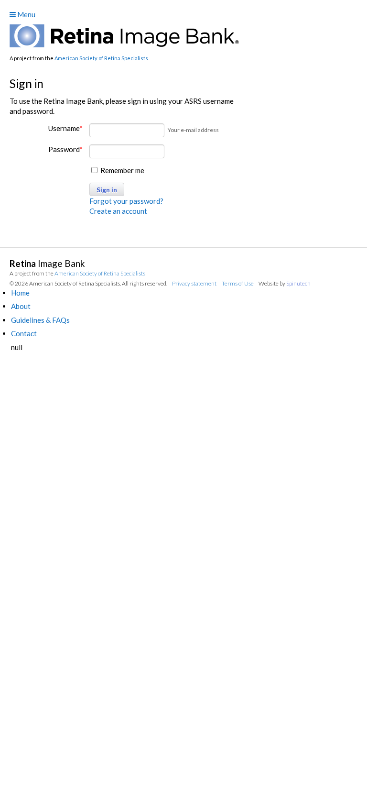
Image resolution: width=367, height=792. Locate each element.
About (21, 306)
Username (65, 128)
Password (65, 149)
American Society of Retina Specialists (101, 58)
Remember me (121, 170)
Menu (25, 14)
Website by (285, 283)
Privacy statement (194, 283)
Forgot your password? (126, 201)
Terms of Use (238, 283)
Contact (24, 333)
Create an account (118, 211)
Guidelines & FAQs (40, 320)
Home (20, 292)
